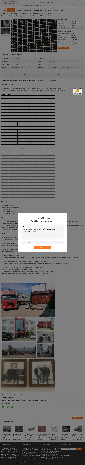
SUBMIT (42, 247)
